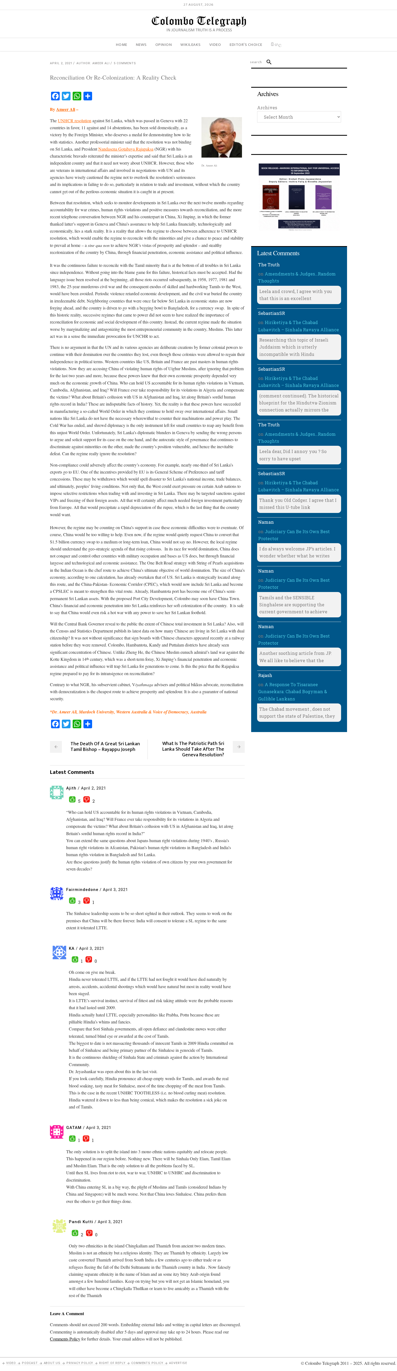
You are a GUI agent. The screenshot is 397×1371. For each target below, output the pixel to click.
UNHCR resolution (74, 120)
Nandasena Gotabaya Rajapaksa (125, 149)
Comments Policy (147, 1363)
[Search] (266, 62)
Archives (267, 107)
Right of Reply (112, 1363)
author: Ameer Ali (93, 63)
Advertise (178, 1363)
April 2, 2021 (61, 63)
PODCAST (30, 1363)
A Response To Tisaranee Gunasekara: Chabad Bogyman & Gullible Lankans (292, 692)
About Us (52, 1363)
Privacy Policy (79, 1363)
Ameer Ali (65, 109)
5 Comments (125, 63)
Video (11, 1363)
